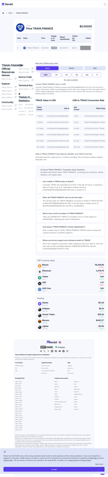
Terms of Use (8, 460)
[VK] (52, 351)
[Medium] (48, 351)
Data (95, 68)
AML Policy (44, 373)
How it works (71, 373)
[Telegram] (41, 351)
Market (71, 68)
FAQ (69, 370)
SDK (16, 370)
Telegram (70, 365)
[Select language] (60, 342)
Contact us (70, 368)
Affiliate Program (19, 365)
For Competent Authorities (47, 370)
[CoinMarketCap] (67, 351)
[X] (44, 351)
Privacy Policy (44, 368)
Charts (47, 68)
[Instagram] (63, 351)
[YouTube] (60, 351)
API (16, 368)
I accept (54, 469)
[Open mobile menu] (105, 4)
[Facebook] (56, 351)
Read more (99, 464)
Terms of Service (45, 365)
